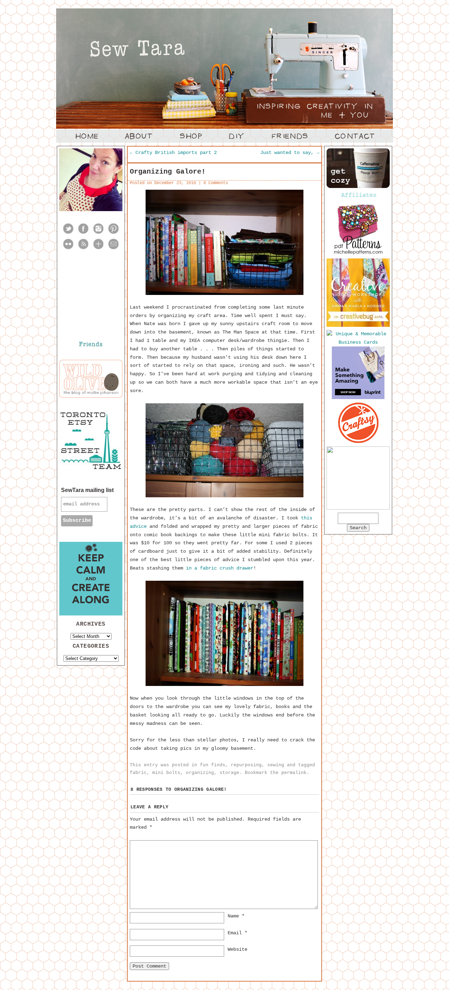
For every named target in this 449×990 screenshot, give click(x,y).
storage (229, 772)
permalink (294, 772)
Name (236, 916)
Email (237, 933)
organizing (200, 772)
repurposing (246, 765)
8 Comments (215, 183)
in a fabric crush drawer (219, 568)
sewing (275, 765)
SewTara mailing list (87, 490)
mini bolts (166, 772)
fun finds (212, 765)
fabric (138, 772)
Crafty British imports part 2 (173, 152)
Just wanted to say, (289, 152)
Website (237, 949)
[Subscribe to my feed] (83, 248)
